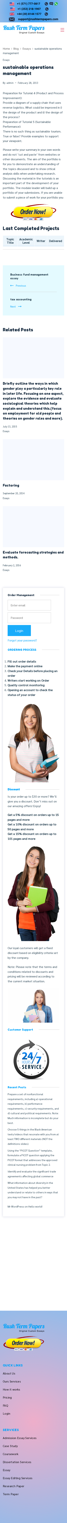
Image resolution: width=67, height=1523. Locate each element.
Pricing (7, 1397)
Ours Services (12, 1381)
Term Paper (11, 1494)
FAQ (5, 1405)
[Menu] (62, 30)
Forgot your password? (22, 640)
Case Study (10, 1446)
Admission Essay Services (20, 1438)
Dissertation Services (17, 1462)
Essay (6, 1470)
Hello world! (35, 1206)
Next (13, 306)
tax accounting (20, 299)
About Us (9, 1373)
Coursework (10, 1454)
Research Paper (13, 1486)
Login (6, 1413)
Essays (6, 59)
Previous (21, 285)
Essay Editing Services (18, 1478)
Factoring (11, 485)
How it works (11, 1389)
